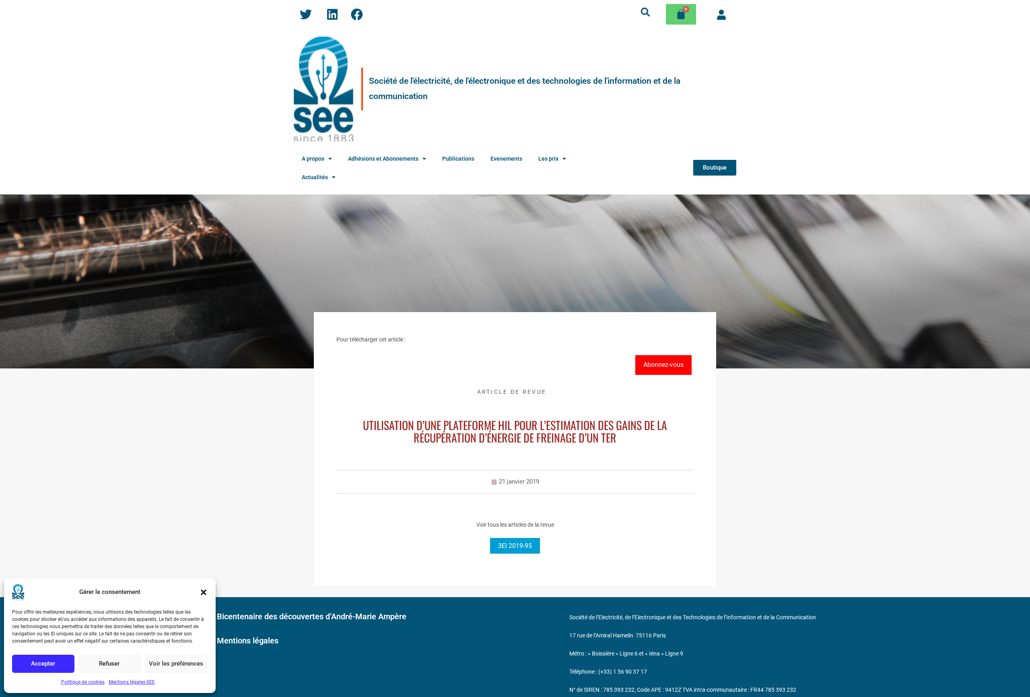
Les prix (548, 158)
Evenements (506, 158)
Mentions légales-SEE (132, 682)
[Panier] (681, 14)
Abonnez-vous (663, 364)
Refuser (109, 663)
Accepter (43, 663)
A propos (313, 158)
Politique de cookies (83, 682)
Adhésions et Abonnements (383, 158)
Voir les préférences (176, 663)
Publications (458, 158)
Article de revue (512, 392)
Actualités (315, 177)
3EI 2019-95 (515, 546)
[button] (204, 592)
